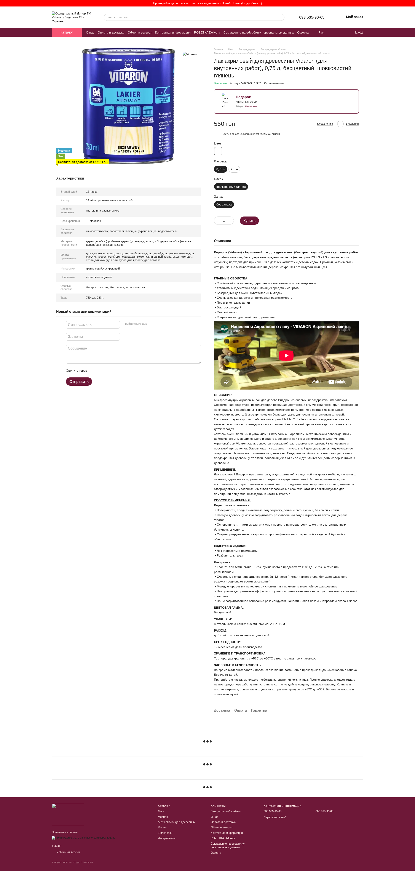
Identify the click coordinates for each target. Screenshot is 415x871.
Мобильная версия (68, 852)
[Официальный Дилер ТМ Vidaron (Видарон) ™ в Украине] (68, 814)
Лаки (161, 811)
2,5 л (234, 169)
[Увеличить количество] (231, 221)
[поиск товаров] (281, 17)
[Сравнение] (334, 32)
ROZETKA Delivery (207, 32)
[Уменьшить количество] (217, 221)
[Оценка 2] (101, 370)
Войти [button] (225, 134)
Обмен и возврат (140, 32)
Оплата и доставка (111, 32)
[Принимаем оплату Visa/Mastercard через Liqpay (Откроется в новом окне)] (83, 837)
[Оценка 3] (108, 370)
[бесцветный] (218, 151)
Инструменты (166, 838)
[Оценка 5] (121, 370)
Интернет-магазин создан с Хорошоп (72, 862)
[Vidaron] (190, 54)
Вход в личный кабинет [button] (226, 811)
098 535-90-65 (311, 17)
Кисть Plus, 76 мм (246, 101)
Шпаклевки (165, 832)
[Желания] (342, 32)
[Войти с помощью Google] (158, 324)
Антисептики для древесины (176, 822)
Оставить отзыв (274, 83)
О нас (90, 32)
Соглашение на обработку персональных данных (258, 32)
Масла (162, 827)
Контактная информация (173, 32)
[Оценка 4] (115, 370)
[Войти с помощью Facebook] (151, 324)
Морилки (163, 816)
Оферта (303, 32)
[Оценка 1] (94, 370)
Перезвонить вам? (275, 817)
